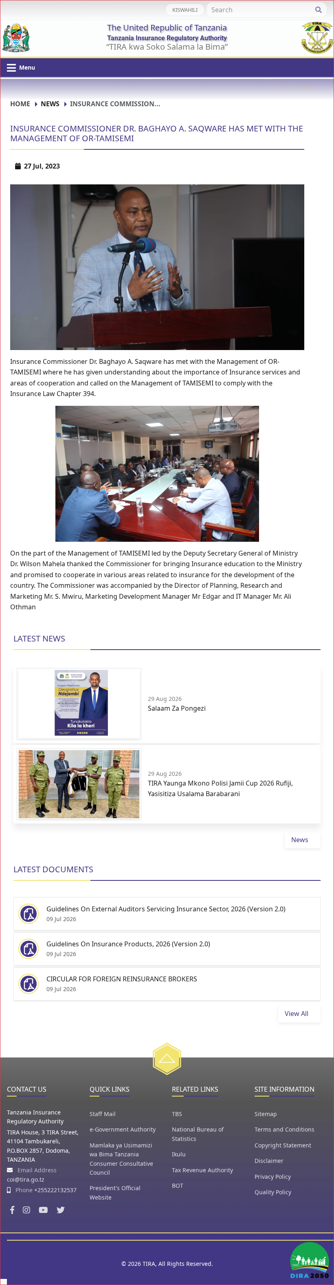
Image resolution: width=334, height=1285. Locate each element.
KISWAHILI (185, 9)
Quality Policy (273, 1192)
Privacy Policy (273, 1176)
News (50, 103)
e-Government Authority (123, 1129)
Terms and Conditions (284, 1129)
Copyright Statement (283, 1145)
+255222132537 (55, 1190)
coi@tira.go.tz (25, 1179)
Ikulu (179, 1154)
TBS (177, 1114)
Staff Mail (103, 1114)
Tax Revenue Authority (202, 1170)
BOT (177, 1185)
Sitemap (266, 1114)
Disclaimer (269, 1161)
